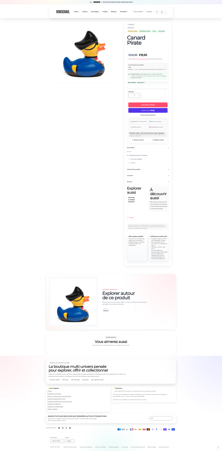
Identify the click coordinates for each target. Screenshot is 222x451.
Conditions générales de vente (56, 399)
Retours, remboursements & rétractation (59, 396)
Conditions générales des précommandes (59, 401)
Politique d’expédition (114, 447)
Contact (49, 391)
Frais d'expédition (141, 59)
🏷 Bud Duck (131, 24)
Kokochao (57, 447)
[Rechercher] (157, 12)
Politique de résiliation (164, 447)
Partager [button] (131, 217)
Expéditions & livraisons (54, 393)
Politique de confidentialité (55, 406)
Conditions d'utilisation (54, 404)
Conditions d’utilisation (100, 447)
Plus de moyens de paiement (148, 115)
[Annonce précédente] (72, 2)
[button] (166, 12)
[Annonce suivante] (149, 2)
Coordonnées (125, 447)
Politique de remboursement (70, 447)
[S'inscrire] (172, 418)
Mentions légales (52, 409)
